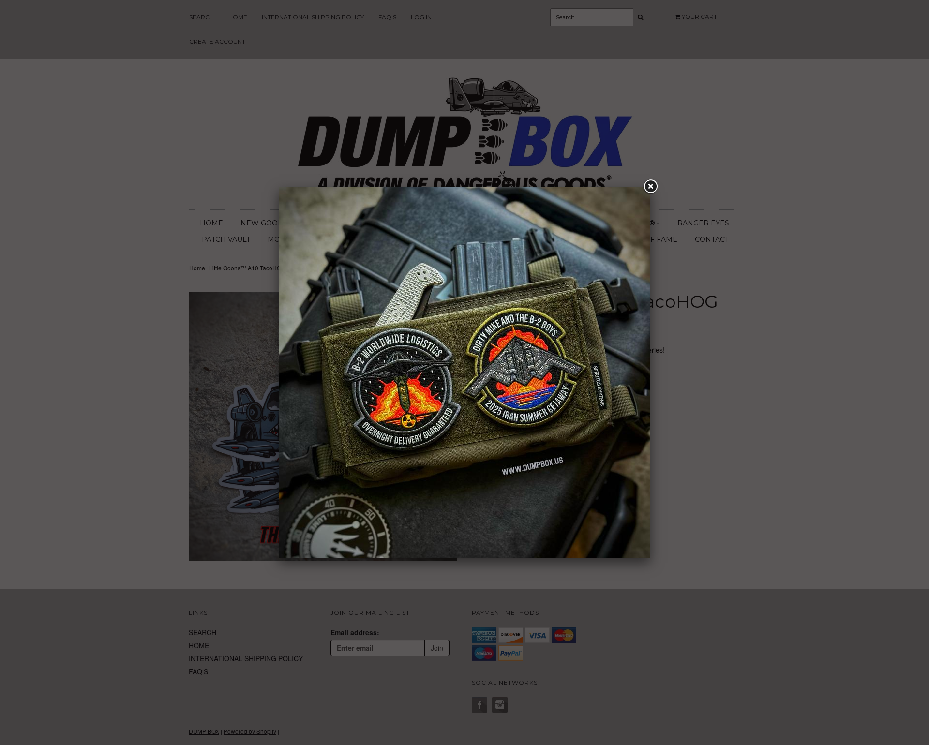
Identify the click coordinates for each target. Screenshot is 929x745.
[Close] (650, 186)
